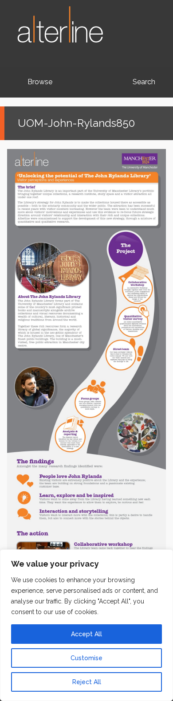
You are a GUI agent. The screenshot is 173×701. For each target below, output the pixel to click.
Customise (86, 658)
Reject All (86, 681)
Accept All (86, 634)
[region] (86, 625)
